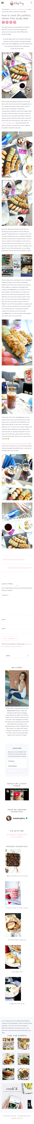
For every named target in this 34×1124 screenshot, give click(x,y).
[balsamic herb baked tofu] (23, 1059)
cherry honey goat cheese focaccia (14, 559)
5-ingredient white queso (17, 1003)
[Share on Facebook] (3, 22)
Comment (5, 595)
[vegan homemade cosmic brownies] (17, 861)
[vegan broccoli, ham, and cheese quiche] (23, 1044)
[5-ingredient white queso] (17, 989)
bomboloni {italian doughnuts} (17, 940)
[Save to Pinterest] (7, 22)
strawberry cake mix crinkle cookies (17, 908)
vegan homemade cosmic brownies (17, 876)
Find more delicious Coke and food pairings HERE (16, 444)
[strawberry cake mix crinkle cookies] (17, 893)
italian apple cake (17, 971)
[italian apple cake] (17, 957)
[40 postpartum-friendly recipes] (8, 1044)
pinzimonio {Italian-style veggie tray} (19, 568)
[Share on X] (10, 22)
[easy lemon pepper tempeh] (8, 1059)
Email (4, 629)
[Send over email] (14, 22)
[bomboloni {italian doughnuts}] (17, 925)
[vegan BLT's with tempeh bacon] (8, 1074)
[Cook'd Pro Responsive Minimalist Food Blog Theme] (17, 1108)
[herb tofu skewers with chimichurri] (23, 1074)
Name (4, 620)
